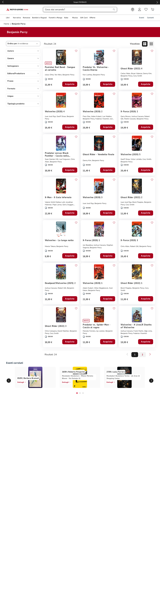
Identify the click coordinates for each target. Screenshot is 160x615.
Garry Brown (126, 116)
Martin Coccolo (130, 119)
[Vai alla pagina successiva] (150, 354)
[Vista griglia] (145, 44)
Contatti (150, 17)
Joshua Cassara (138, 116)
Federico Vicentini (102, 119)
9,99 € (48, 256)
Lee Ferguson (64, 159)
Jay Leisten (100, 331)
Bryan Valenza (136, 73)
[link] (133, 9)
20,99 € (86, 128)
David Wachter (63, 331)
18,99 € (86, 213)
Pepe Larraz (57, 204)
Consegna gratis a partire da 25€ (80, 2)
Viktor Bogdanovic (101, 288)
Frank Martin (138, 331)
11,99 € (48, 85)
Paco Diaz (86, 116)
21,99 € (86, 299)
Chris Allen (125, 246)
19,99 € (124, 128)
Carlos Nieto (125, 73)
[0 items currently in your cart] (152, 9)
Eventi (141, 17)
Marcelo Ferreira (89, 331)
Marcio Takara (50, 246)
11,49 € (86, 171)
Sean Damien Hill (51, 159)
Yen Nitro (58, 75)
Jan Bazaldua (88, 245)
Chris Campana (51, 331)
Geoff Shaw (61, 116)
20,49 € (124, 171)
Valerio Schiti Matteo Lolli (55, 202)
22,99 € (48, 213)
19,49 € (48, 128)
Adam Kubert (96, 116)
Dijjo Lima (148, 331)
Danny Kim (147, 73)
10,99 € (86, 85)
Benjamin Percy (68, 75)
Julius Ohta (49, 75)
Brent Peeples (137, 202)
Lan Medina (106, 116)
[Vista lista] (151, 44)
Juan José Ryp (50, 116)
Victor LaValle (136, 159)
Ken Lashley (87, 75)
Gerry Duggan (67, 204)
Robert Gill (134, 246)
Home (7, 23)
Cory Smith (137, 76)
